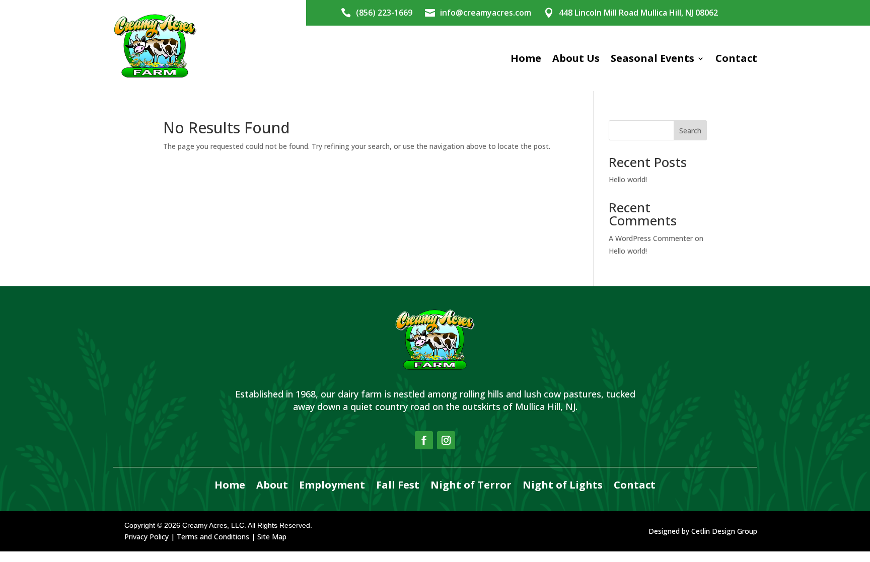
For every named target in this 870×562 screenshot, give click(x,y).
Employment (332, 485)
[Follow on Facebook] (424, 440)
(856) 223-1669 (384, 12)
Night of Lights (563, 485)
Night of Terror (471, 485)
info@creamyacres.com (485, 12)
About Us (576, 58)
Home (526, 58)
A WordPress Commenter (651, 238)
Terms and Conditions (213, 536)
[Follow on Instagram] (446, 440)
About (272, 485)
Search (690, 130)
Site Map (271, 536)
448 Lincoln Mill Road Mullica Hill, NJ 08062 (638, 12)
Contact (736, 58)
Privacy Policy (146, 536)
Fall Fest (397, 485)
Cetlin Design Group (724, 531)
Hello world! (628, 179)
